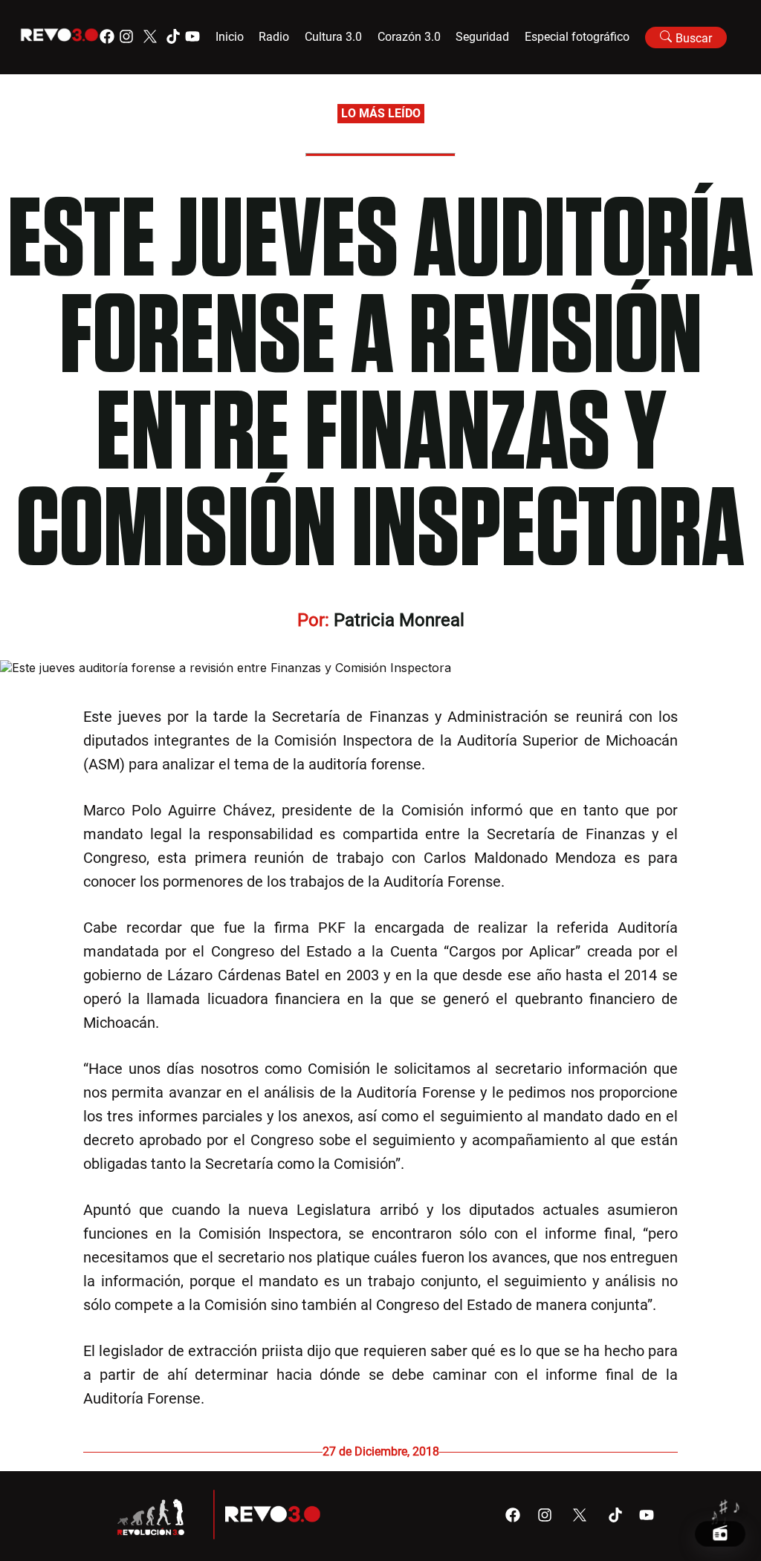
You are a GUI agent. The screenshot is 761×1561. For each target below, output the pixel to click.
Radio (274, 37)
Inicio (230, 37)
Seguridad (482, 37)
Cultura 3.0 (333, 37)
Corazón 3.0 (409, 37)
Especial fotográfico (577, 37)
